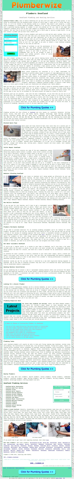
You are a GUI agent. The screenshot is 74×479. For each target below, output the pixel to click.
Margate (30, 445)
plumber (30, 27)
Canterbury (34, 444)
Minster (60, 444)
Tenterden (6, 447)
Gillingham (7, 448)
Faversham (42, 447)
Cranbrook (6, 445)
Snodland (32, 112)
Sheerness (21, 452)
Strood (20, 448)
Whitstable (14, 447)
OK (64, 478)
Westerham (67, 447)
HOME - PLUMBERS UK (37, 463)
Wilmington (49, 447)
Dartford (6, 450)
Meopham (36, 445)
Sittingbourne (58, 447)
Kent (21, 442)
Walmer (28, 450)
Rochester (23, 445)
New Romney (20, 444)
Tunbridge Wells (45, 445)
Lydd (68, 448)
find (8, 376)
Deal (55, 444)
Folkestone (48, 444)
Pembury (67, 450)
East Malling (15, 445)
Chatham (67, 445)
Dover (59, 442)
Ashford (13, 452)
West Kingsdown (23, 447)
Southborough (11, 444)
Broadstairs (59, 450)
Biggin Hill (20, 450)
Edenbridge (51, 450)
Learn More (59, 478)
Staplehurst (35, 450)
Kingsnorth (48, 448)
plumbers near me (63, 313)
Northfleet (53, 442)
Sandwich (14, 448)
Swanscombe (56, 448)
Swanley (61, 445)
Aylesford (55, 445)
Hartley (13, 450)
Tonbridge (67, 444)
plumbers (32, 34)
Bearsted (41, 448)
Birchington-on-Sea (36, 442)
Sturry (63, 448)
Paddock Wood (33, 447)
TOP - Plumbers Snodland (11, 457)
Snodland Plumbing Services (16, 383)
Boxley (27, 444)
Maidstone (6, 452)
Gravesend (34, 448)
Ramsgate (41, 444)
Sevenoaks (43, 450)
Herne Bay (46, 442)
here (43, 234)
